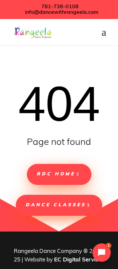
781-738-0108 (59, 7)
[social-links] (51, 241)
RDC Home (56, 174)
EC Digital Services (79, 260)
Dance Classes (56, 205)
